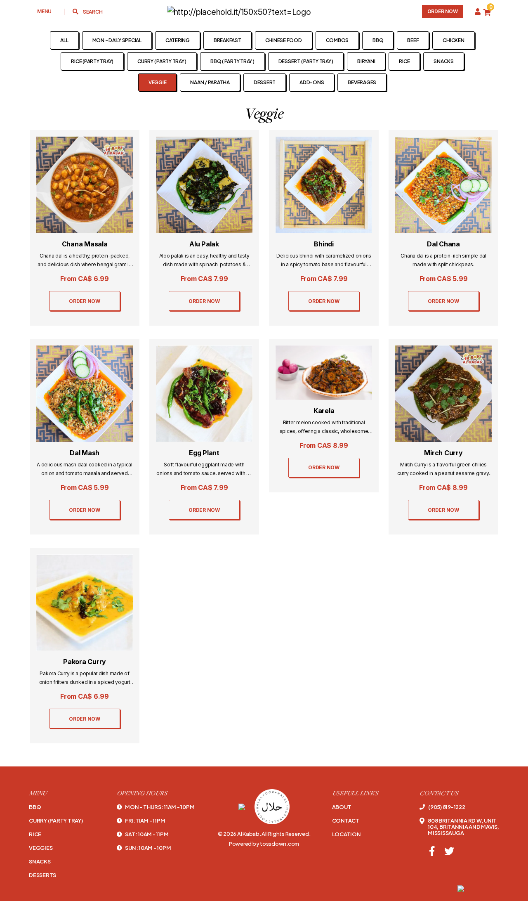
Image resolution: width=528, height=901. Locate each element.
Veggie (157, 82)
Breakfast (227, 40)
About (341, 807)
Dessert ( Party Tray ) (306, 61)
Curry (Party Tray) (56, 821)
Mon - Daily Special (116, 40)
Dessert (265, 82)
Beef (413, 40)
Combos (337, 40)
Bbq (35, 807)
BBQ (377, 40)
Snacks (444, 61)
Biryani (366, 61)
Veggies (40, 848)
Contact (345, 821)
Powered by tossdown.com (264, 843)
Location (346, 834)
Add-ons (311, 82)
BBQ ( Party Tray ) (232, 61)
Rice (404, 61)
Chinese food (283, 40)
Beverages (362, 82)
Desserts (42, 875)
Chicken (453, 40)
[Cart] (487, 11)
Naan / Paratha (210, 82)
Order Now (442, 11)
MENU (44, 11)
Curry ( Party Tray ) (161, 61)
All (64, 40)
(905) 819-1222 (446, 807)
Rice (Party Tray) (92, 61)
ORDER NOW (84, 301)
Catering (177, 40)
